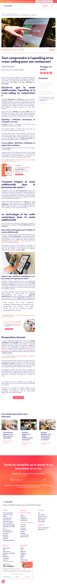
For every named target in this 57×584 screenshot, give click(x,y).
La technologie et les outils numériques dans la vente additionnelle (47, 99)
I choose (17, 576)
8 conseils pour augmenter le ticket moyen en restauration (18, 316)
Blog (2, 13)
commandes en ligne (18, 241)
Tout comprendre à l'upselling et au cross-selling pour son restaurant (19, 15)
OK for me (27, 576)
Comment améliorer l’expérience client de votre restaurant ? (18, 356)
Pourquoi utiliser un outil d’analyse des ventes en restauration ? (18, 160)
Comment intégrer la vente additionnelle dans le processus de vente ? (47, 93)
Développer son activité (11, 13)
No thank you (7, 576)
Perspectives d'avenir (46, 103)
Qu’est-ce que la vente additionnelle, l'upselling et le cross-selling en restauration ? (47, 86)
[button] (52, 6)
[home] (7, 6)
